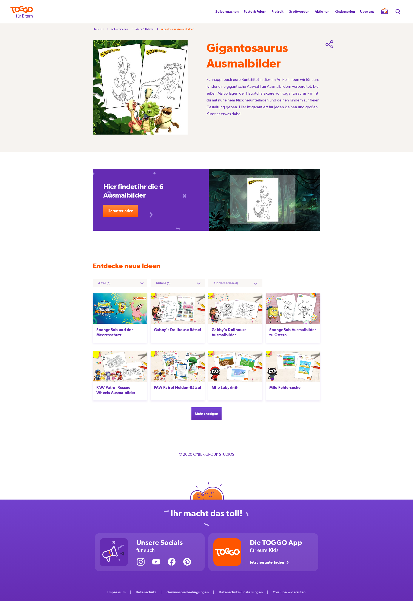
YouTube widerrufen (289, 592)
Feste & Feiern (255, 11)
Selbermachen (227, 11)
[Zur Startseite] (21, 11)
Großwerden (299, 11)
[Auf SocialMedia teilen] (329, 44)
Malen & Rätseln (145, 29)
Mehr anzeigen (206, 414)
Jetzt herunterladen (267, 562)
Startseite (98, 29)
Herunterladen (121, 211)
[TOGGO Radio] (384, 12)
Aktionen (322, 11)
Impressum (116, 592)
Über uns (367, 11)
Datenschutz (146, 592)
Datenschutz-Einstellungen (241, 592)
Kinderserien (344, 11)
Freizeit (277, 11)
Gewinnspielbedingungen (187, 592)
